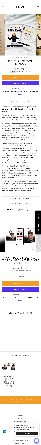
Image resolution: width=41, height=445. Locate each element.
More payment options (20, 88)
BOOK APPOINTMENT (38, 222)
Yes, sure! (27, 433)
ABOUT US (20, 418)
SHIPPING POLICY (20, 422)
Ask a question (20, 203)
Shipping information (20, 198)
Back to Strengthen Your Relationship (22, 400)
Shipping (13, 71)
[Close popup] (38, 425)
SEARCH (20, 415)
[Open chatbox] (36, 441)
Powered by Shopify (20, 443)
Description (20, 276)
